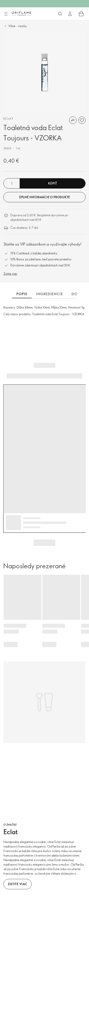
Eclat (8, 118)
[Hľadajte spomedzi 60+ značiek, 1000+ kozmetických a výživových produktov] (60, 14)
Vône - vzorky (17, 26)
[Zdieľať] (72, 120)
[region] (44, 72)
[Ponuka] (5, 14)
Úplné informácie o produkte (44, 197)
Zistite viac (10, 274)
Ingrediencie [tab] (49, 294)
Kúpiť (52, 183)
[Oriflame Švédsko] (21, 13)
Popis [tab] (21, 294)
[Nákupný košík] (81, 13)
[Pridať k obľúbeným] (82, 120)
